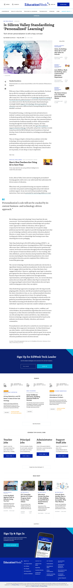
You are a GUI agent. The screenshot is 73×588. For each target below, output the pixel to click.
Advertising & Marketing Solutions (61, 566)
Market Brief (66, 11)
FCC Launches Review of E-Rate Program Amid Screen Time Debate (26, 498)
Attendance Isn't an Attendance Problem (56, 396)
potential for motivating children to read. (38, 193)
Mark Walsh (40, 513)
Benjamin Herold (58, 57)
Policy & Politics (16, 11)
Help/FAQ (37, 567)
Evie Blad (57, 511)
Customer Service (39, 570)
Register (7, 412)
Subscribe (63, 4)
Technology (43, 11)
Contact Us (38, 561)
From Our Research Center (30, 159)
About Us (26, 561)
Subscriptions (50, 563)
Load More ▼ (36, 523)
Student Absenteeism (61, 391)
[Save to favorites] (5, 85)
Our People (26, 568)
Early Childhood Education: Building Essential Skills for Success (33, 397)
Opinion (51, 11)
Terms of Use (34, 586)
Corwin (59, 409)
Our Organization (28, 563)
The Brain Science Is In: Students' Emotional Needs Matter (60, 95)
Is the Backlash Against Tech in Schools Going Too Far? (9, 498)
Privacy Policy (15, 584)
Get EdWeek (50, 561)
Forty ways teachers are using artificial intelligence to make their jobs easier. (24, 168)
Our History (26, 566)
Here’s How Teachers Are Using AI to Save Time (23, 163)
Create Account (11, 545)
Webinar (6, 394)
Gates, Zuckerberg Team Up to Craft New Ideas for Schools (60, 51)
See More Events (36, 423)
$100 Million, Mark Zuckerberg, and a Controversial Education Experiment (60, 73)
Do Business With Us (61, 562)
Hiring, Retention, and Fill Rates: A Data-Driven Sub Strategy (12, 398)
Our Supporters (27, 571)
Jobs (58, 11)
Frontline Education (17, 413)
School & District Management (59, 46)
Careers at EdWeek (28, 573)
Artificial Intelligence (15, 159)
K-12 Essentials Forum (32, 392)
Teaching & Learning (30, 11)
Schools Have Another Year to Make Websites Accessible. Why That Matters (60, 498)
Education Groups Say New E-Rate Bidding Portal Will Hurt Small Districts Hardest (43, 499)
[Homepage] (36, 4)
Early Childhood (31, 390)
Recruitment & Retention (10, 392)
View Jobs (9, 455)
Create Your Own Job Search (36, 467)
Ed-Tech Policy (8, 21)
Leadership (5, 11)
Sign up (44, 366)
